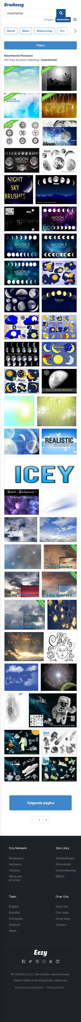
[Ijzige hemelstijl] (40, 472)
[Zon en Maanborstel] (61, 646)
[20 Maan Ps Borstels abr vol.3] (59, 300)
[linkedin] (57, 961)
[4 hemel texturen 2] (59, 584)
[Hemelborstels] (19, 411)
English (14, 906)
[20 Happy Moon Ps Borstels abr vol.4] (59, 354)
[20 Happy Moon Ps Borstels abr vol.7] (59, 327)
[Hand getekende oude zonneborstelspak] (22, 133)
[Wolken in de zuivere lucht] (21, 677)
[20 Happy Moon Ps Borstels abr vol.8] (21, 381)
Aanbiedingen (65, 858)
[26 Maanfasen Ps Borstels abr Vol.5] (21, 354)
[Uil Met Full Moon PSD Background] (59, 78)
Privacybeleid (55, 987)
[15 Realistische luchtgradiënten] (59, 441)
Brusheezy (16, 858)
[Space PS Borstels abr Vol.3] (21, 742)
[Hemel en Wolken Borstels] (20, 529)
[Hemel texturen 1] (21, 584)
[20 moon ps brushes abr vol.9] (59, 272)
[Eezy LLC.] (40, 953)
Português (16, 918)
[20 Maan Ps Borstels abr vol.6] (21, 300)
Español (14, 912)
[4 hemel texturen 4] (60, 556)
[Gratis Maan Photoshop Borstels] (21, 160)
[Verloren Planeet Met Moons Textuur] (58, 677)
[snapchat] (51, 961)
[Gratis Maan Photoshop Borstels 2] (21, 245)
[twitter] (30, 961)
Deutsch (14, 924)
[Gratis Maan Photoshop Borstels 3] (59, 245)
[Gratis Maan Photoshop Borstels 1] (59, 218)
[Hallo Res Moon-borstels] (59, 381)
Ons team (62, 912)
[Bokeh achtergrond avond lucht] (21, 502)
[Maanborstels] (21, 441)
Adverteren (63, 864)
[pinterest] (37, 961)
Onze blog (63, 918)
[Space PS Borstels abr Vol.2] (21, 769)
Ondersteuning (66, 870)
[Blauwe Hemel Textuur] (58, 529)
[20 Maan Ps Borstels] (59, 160)
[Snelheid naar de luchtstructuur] (59, 502)
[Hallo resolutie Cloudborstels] (21, 105)
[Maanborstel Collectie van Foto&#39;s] (15, 710)
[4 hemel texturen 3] (24, 615)
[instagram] (43, 961)
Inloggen (48, 19)
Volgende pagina (40, 803)
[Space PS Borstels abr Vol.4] (59, 769)
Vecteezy (15, 864)
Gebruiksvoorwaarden (29, 987)
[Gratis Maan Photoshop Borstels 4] (21, 272)
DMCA (60, 876)
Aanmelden (63, 19)
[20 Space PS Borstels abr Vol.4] (59, 742)
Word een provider (15, 878)
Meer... (13, 930)
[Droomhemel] (57, 411)
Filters (41, 45)
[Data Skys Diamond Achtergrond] (62, 615)
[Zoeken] (61, 13)
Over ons (62, 906)
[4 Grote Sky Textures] (24, 646)
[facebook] (23, 961)
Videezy (14, 870)
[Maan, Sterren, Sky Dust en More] (59, 133)
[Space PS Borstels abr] (53, 710)
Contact (61, 924)
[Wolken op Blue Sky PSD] (21, 78)
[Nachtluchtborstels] (18, 189)
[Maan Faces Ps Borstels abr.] (21, 218)
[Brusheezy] (14, 5)
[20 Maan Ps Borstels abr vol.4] (21, 327)
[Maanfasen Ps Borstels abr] (56, 189)
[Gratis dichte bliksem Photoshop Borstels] (59, 105)
